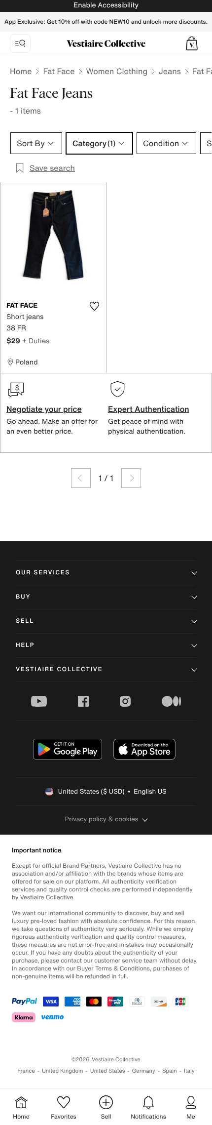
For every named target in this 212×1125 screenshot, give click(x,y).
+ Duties (35, 340)
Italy (189, 1071)
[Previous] (81, 478)
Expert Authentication (148, 409)
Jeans (170, 71)
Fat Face (58, 71)
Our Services (43, 572)
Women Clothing (117, 71)
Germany (143, 1071)
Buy (23, 597)
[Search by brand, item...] (20, 43)
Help (25, 645)
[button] (192, 43)
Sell (25, 621)
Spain (169, 1071)
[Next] (131, 478)
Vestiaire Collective (59, 669)
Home (21, 71)
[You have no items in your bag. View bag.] (192, 43)
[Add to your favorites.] (94, 306)
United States (107, 1071)
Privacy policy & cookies (102, 819)
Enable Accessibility (106, 5)
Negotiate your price (44, 409)
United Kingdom (62, 1071)
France (26, 1071)
